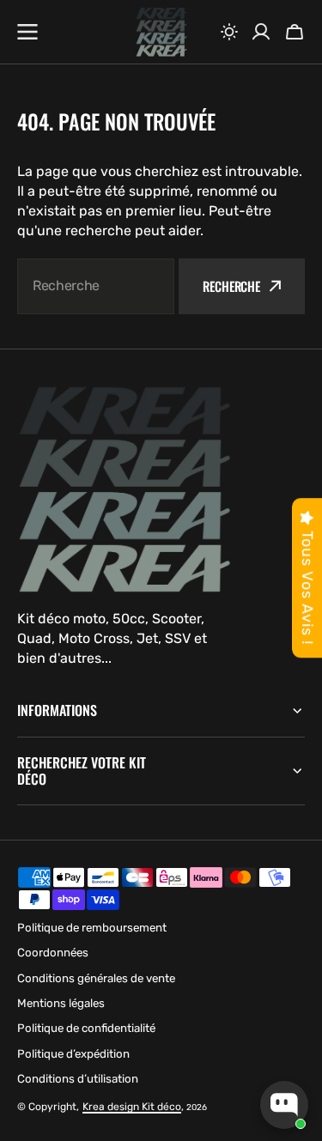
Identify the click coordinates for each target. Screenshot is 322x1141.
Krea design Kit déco (131, 1107)
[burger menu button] (27, 31)
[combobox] (95, 286)
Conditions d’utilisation (77, 1078)
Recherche (231, 285)
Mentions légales (61, 1003)
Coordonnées (52, 952)
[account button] (261, 31)
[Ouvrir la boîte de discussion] (284, 1105)
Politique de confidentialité (86, 1028)
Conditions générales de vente (96, 978)
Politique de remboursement (92, 927)
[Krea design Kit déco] (161, 32)
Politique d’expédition (73, 1053)
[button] (229, 31)
